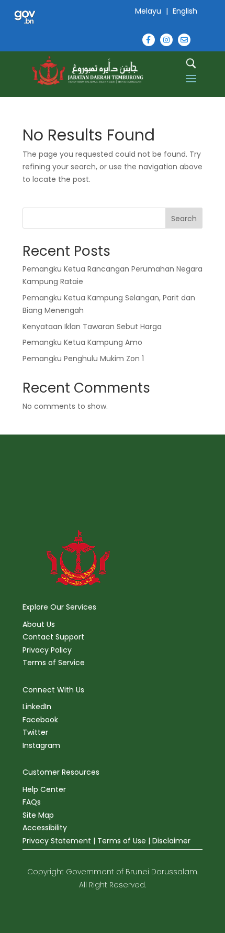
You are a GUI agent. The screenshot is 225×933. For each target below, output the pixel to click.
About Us (38, 624)
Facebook (40, 719)
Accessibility (44, 827)
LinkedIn (36, 706)
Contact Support (53, 637)
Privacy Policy (47, 650)
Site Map (38, 815)
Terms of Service (53, 662)
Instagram (41, 745)
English (185, 11)
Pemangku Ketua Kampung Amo (82, 342)
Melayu (148, 11)
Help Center (44, 789)
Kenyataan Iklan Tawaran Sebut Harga (92, 326)
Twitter (35, 732)
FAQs (31, 802)
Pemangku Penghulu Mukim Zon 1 (83, 358)
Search (184, 218)
